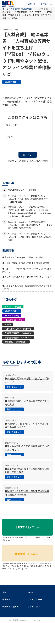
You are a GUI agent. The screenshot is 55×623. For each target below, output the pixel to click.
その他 (8, 324)
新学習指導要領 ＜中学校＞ (18, 333)
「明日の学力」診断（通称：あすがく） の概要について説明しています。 (27, 538)
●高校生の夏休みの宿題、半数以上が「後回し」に (26, 257)
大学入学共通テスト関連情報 (18, 328)
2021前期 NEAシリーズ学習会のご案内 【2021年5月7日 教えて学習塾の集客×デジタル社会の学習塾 (29, 198)
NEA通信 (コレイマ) (14, 319)
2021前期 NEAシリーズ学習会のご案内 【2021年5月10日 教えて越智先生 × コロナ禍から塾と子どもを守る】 (30, 224)
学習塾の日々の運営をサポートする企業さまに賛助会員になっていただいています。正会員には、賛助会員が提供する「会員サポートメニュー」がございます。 (27, 566)
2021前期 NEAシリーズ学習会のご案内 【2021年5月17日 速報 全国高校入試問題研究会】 (29, 236)
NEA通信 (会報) (12, 315)
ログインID (11, 125)
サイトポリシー (35, 599)
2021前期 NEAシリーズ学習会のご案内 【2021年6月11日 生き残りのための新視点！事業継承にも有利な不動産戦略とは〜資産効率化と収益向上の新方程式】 (29, 212)
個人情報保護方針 (10, 606)
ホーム (5, 592)
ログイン (32, 3)
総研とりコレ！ (12, 81)
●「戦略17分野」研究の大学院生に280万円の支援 (25, 262)
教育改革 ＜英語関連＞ (16, 341)
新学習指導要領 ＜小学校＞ (18, 337)
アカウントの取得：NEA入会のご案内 (27, 161)
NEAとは (32, 592)
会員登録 (42, 3)
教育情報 (15, 8)
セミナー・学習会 (13, 306)
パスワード (11, 137)
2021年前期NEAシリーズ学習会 (22, 190)
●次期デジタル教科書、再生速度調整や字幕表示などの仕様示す (27, 492)
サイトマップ (34, 606)
